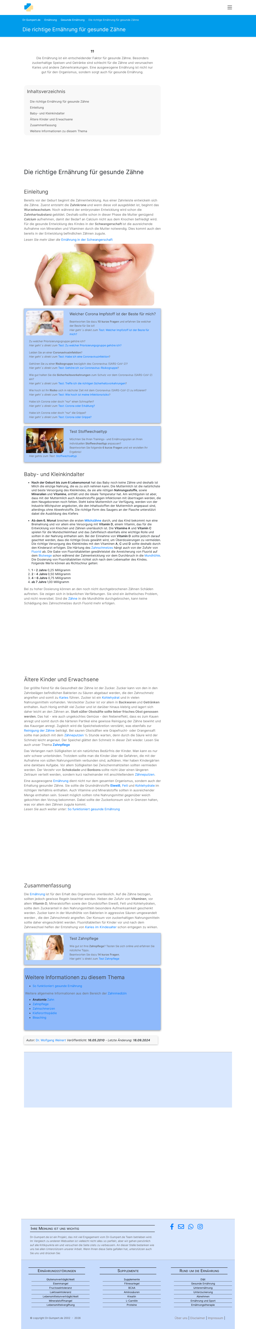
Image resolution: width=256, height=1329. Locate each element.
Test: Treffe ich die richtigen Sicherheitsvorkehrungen (91, 383)
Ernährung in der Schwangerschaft (87, 240)
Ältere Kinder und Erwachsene (51, 119)
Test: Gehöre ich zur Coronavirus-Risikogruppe (88, 367)
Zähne (72, 598)
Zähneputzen (74, 735)
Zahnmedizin (117, 993)
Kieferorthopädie (45, 1013)
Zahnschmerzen (44, 1008)
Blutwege (45, 555)
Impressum (215, 1318)
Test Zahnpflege (109, 958)
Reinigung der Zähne (39, 730)
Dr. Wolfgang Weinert (51, 1040)
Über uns (181, 1318)
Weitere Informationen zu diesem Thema (58, 131)
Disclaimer (197, 1318)
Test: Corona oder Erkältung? (76, 405)
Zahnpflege (41, 1004)
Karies (63, 697)
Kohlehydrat (111, 697)
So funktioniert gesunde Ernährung (94, 809)
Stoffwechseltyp (66, 456)
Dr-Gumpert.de (31, 19)
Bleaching (39, 1017)
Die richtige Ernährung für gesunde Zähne (59, 101)
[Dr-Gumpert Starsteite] (28, 7)
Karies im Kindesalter (101, 927)
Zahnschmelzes (102, 547)
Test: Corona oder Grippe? (74, 417)
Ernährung (50, 19)
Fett (125, 785)
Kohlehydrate (145, 785)
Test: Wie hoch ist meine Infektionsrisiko (83, 394)
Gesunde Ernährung (73, 19)
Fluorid (36, 551)
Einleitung (37, 107)
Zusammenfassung (43, 125)
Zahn (50, 999)
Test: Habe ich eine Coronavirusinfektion (83, 356)
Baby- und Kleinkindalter (47, 113)
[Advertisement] (92, 150)
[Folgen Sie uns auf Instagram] (200, 1226)
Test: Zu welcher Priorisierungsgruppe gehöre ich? (89, 345)
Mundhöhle (152, 555)
